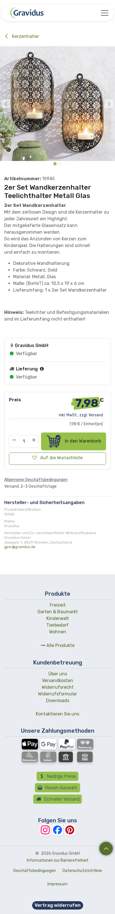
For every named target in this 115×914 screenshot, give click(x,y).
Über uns (57, 673)
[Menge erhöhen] (34, 441)
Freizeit (58, 605)
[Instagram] (45, 830)
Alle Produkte (60, 645)
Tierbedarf (57, 625)
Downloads (57, 700)
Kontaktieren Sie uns (57, 714)
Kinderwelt (57, 618)
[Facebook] (57, 830)
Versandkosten (57, 680)
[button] (5, 103)
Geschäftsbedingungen (34, 870)
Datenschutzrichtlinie (82, 870)
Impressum (57, 884)
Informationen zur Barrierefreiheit (57, 860)
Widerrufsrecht (58, 687)
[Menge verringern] (14, 441)
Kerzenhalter (25, 36)
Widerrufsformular (57, 694)
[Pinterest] (70, 830)
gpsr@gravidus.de (19, 547)
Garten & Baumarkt (57, 611)
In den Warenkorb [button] (82, 441)
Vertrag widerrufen (58, 905)
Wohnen (57, 631)
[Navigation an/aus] (104, 13)
